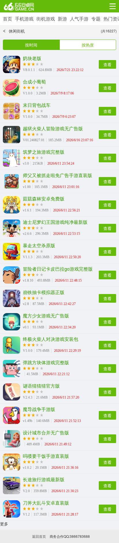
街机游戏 (45, 18)
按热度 (88, 45)
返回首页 (39, 536)
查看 (107, 64)
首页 (7, 18)
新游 (62, 18)
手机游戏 (24, 18)
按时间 (31, 45)
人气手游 (79, 18)
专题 (96, 18)
